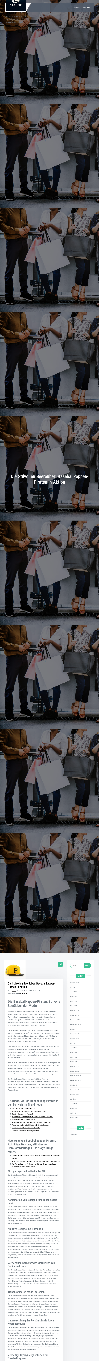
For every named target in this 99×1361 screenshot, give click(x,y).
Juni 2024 (73, 1104)
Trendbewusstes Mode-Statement (23, 1119)
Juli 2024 (73, 1099)
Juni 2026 (73, 992)
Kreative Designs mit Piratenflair (23, 1114)
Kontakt (86, 7)
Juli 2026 (73, 987)
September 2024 (75, 1090)
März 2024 (74, 1118)
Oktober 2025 (74, 1029)
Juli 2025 (73, 1043)
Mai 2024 (73, 1108)
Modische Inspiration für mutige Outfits (25, 1131)
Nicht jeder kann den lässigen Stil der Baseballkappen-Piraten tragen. (36, 1161)
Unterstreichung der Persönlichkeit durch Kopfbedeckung (31, 1122)
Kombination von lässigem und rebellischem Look (29, 1111)
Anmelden (73, 1135)
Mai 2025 (73, 1052)
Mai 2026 (73, 996)
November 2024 (75, 1080)
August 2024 (74, 1094)
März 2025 (74, 1062)
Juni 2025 (73, 1048)
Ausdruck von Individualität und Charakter (26, 1128)
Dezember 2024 (75, 1076)
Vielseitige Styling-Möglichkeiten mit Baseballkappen (30, 1125)
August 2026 (74, 982)
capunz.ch (11, 12)
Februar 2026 (74, 1010)
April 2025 (73, 1057)
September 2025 (75, 1034)
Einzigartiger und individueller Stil (23, 1108)
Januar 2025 (74, 1071)
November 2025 (75, 1024)
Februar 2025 (74, 1066)
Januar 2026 (74, 1015)
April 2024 (73, 1113)
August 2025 (74, 1038)
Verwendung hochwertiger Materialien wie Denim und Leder (32, 1117)
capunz (14, 991)
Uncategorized (23, 993)
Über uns (76, 7)
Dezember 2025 (75, 1020)
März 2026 (74, 1006)
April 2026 (73, 1001)
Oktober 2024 (74, 1085)
